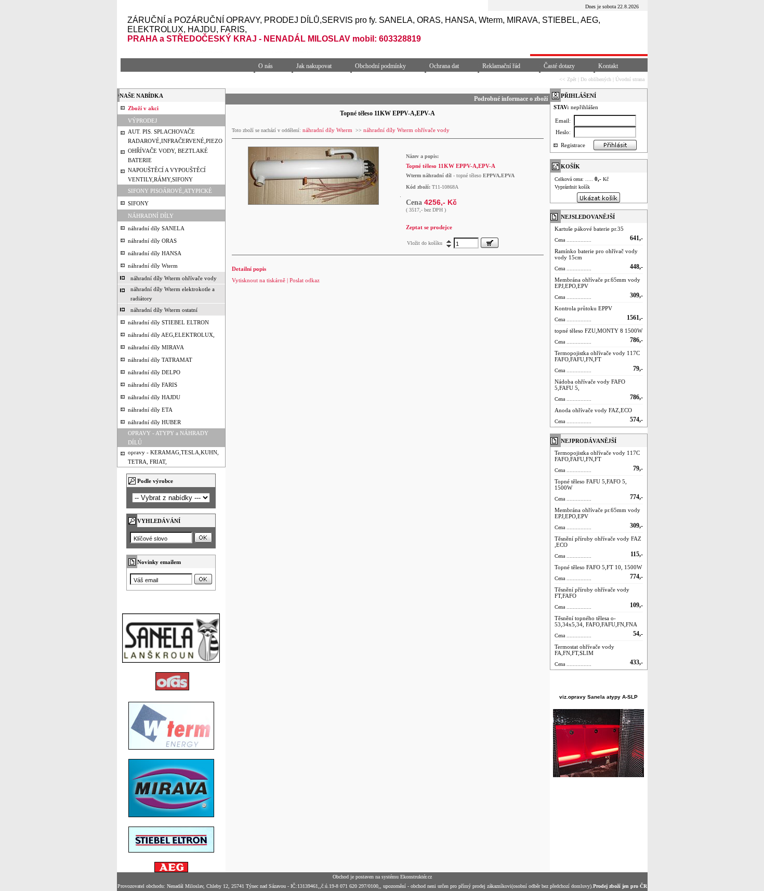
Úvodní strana (629, 79)
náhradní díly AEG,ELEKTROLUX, (171, 335)
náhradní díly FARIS (152, 385)
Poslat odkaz (304, 280)
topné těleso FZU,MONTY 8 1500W (598, 330)
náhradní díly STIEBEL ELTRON (168, 322)
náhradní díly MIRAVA (156, 347)
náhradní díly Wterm (153, 266)
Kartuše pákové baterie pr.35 (589, 229)
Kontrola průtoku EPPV (583, 308)
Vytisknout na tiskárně (258, 280)
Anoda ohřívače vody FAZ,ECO (593, 410)
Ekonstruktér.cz (416, 877)
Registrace (573, 145)
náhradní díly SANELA (156, 228)
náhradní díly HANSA (154, 253)
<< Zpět (567, 79)
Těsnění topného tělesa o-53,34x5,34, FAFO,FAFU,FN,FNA (596, 621)
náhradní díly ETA (150, 410)
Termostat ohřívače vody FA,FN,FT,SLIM (584, 650)
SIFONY (138, 203)
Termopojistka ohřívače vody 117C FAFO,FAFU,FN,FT (597, 356)
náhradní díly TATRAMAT (160, 360)
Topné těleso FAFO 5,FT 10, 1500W (598, 567)
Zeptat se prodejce (429, 227)
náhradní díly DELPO (154, 372)
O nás (265, 66)
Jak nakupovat (314, 66)
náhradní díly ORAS (152, 241)
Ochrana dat (444, 66)
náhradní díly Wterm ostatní (163, 310)
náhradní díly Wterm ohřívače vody (173, 278)
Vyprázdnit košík (572, 187)
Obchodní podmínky (380, 66)
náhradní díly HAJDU (154, 397)
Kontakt (608, 66)
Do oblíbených (596, 79)
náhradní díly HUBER (154, 422)
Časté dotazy (559, 66)
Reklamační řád (501, 66)
